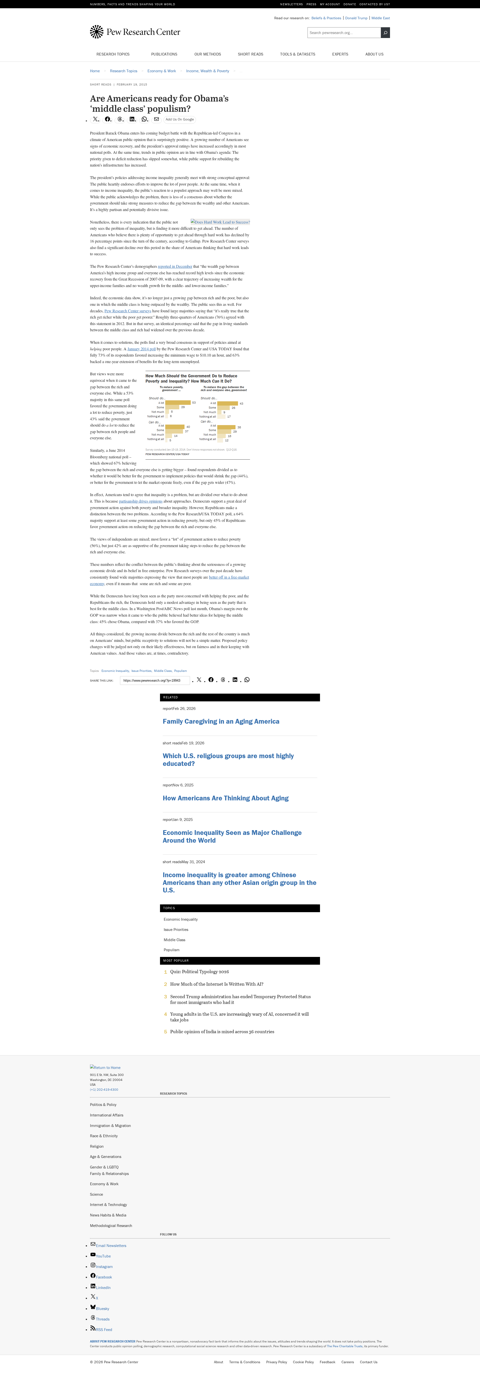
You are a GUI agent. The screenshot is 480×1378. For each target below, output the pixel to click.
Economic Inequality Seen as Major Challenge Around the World (232, 836)
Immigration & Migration (110, 1125)
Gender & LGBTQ (104, 1166)
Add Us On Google (180, 119)
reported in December (175, 266)
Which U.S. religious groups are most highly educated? (228, 759)
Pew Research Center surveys (127, 310)
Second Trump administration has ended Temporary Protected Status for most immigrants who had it (240, 999)
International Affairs (106, 1114)
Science (96, 1194)
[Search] (385, 32)
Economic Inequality (115, 671)
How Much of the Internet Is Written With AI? (217, 984)
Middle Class (163, 671)
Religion (97, 1146)
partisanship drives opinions (140, 501)
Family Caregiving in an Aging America (221, 721)
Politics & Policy (103, 1104)
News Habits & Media (108, 1214)
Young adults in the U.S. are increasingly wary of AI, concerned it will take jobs (239, 1017)
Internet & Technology (108, 1204)
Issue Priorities (142, 671)
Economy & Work (104, 1183)
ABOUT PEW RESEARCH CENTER (113, 1341)
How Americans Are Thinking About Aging (225, 798)
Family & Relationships (109, 1173)
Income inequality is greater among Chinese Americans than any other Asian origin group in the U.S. (239, 882)
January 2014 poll (142, 348)
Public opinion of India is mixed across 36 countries (222, 1032)
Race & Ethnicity (104, 1135)
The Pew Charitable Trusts (344, 1346)
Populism (180, 671)
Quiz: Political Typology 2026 (199, 972)
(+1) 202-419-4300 (104, 1089)
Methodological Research (111, 1225)
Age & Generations (105, 1156)
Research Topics (113, 54)
